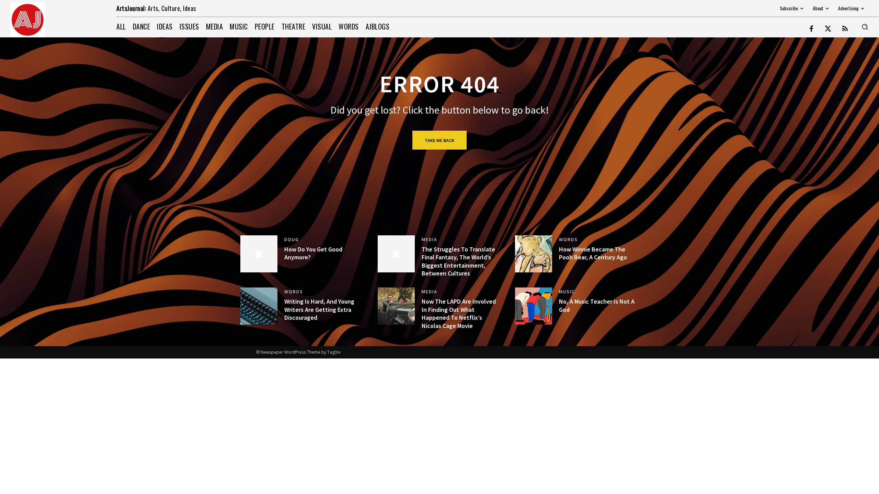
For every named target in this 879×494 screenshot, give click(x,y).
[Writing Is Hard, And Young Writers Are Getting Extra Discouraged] (258, 306)
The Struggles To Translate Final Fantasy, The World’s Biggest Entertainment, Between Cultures (458, 261)
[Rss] (845, 29)
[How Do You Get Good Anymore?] (258, 253)
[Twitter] (828, 29)
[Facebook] (811, 29)
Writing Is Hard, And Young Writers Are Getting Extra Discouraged (319, 309)
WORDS (568, 239)
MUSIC (567, 291)
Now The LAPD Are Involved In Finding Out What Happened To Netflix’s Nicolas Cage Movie (459, 313)
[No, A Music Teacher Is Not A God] (533, 306)
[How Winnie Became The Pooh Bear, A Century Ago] (533, 253)
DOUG (291, 239)
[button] (864, 26)
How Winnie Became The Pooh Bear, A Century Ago (593, 253)
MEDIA (429, 239)
